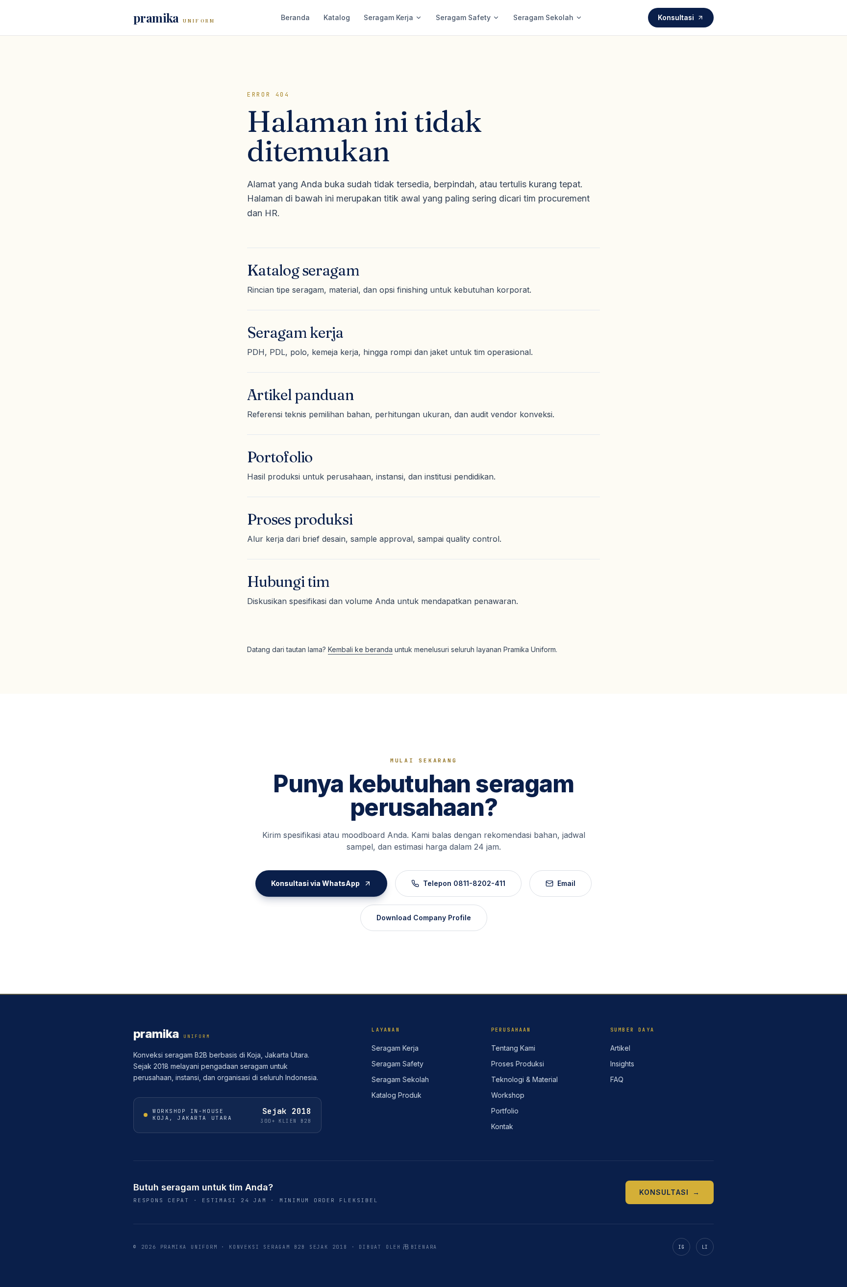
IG (681, 1247)
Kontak (502, 1126)
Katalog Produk (397, 1095)
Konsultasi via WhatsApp (315, 883)
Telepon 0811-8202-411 (464, 883)
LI (705, 1247)
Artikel (620, 1048)
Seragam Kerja (388, 17)
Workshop (507, 1095)
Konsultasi (676, 17)
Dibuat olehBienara (398, 1247)
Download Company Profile (423, 917)
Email (566, 883)
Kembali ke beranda (360, 649)
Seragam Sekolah (543, 17)
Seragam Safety (463, 17)
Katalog (337, 17)
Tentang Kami (513, 1048)
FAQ (616, 1079)
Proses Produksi (517, 1064)
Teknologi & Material (524, 1079)
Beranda (295, 17)
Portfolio (505, 1111)
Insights (622, 1064)
